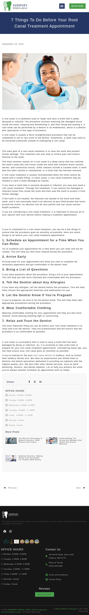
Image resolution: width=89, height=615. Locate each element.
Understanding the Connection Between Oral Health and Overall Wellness (70, 441)
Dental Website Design (66, 609)
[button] (62, 6)
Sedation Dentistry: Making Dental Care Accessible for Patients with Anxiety (31, 458)
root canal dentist (42, 355)
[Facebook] (5, 531)
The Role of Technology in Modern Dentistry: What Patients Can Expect (30, 440)
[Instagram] (10, 531)
